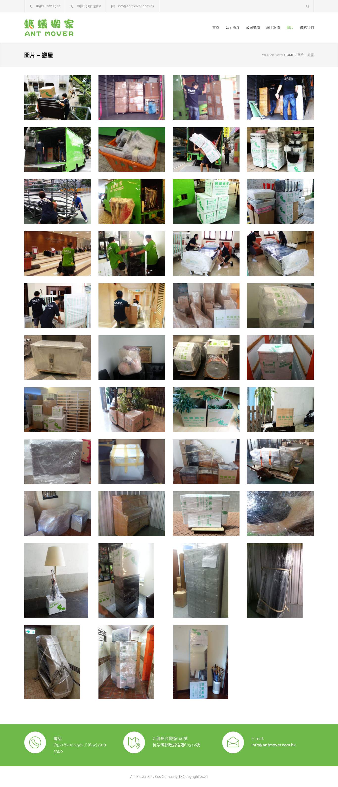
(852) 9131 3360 (89, 6)
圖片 (290, 27)
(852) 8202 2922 (48, 6)
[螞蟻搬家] (70, 27)
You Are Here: (273, 55)
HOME (289, 55)
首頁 (215, 27)
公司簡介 (233, 27)
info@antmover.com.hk (136, 6)
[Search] (308, 6)
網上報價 (273, 27)
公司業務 (253, 27)
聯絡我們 (307, 27)
